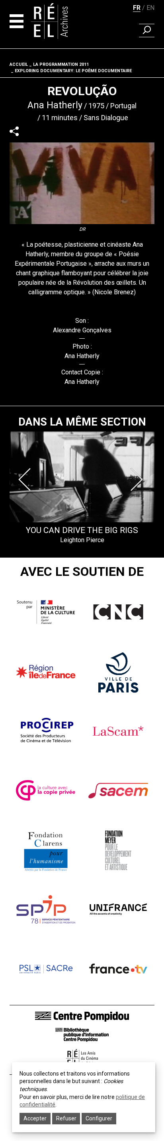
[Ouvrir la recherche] (146, 30)
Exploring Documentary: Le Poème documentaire (73, 70)
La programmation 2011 (61, 64)
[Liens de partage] (14, 131)
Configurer (99, 1118)
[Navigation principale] (16, 21)
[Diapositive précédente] (26, 479)
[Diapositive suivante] (137, 479)
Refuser (66, 1118)
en (150, 8)
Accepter (35, 1118)
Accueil (19, 64)
